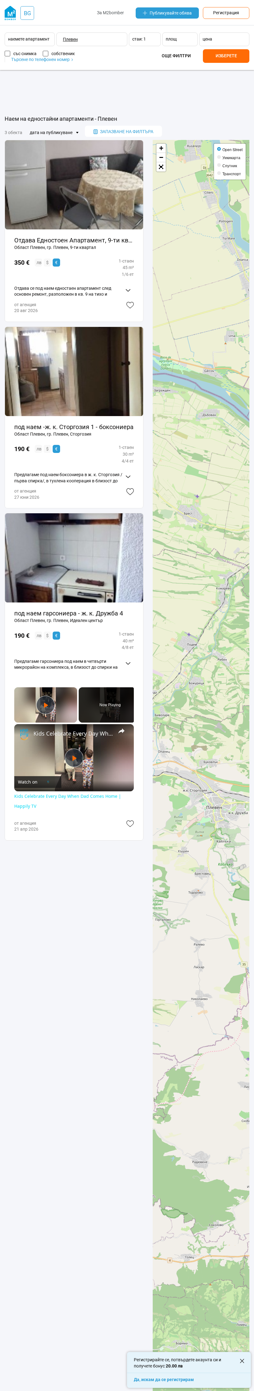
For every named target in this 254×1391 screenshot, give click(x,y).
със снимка (25, 53)
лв (39, 262)
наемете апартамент (29, 39)
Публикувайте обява (171, 13)
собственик (63, 53)
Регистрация (226, 12)
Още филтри (176, 55)
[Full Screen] (161, 167)
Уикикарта (231, 157)
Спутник (229, 165)
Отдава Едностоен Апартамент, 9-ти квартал (74, 240)
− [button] (161, 157)
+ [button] (161, 148)
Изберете (226, 55)
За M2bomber (110, 12)
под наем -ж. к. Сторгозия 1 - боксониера (74, 427)
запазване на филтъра (126, 131)
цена (207, 39)
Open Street (232, 149)
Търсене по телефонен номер (41, 59)
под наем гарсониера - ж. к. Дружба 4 (68, 613)
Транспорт (231, 173)
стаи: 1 (139, 39)
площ (171, 39)
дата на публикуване (51, 132)
